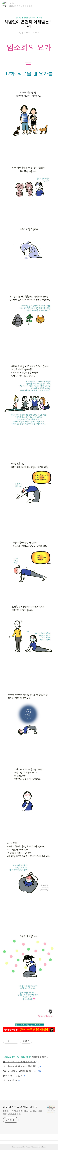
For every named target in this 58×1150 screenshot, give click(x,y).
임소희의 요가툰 (24, 1057)
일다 (11, 3)
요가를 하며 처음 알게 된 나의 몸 (19, 1061)
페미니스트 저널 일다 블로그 (20, 1107)
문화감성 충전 (9, 1057)
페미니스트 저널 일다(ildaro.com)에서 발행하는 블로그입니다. (22, 1112)
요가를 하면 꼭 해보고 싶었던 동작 (20, 1066)
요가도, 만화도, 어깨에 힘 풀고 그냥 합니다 (20, 1071)
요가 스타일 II (10, 1080)
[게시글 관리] (16, 1041)
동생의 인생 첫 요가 (13, 1076)
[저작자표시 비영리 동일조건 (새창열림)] (36, 1041)
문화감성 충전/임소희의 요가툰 (29, 17)
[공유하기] (12, 1041)
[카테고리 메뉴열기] (53, 4)
